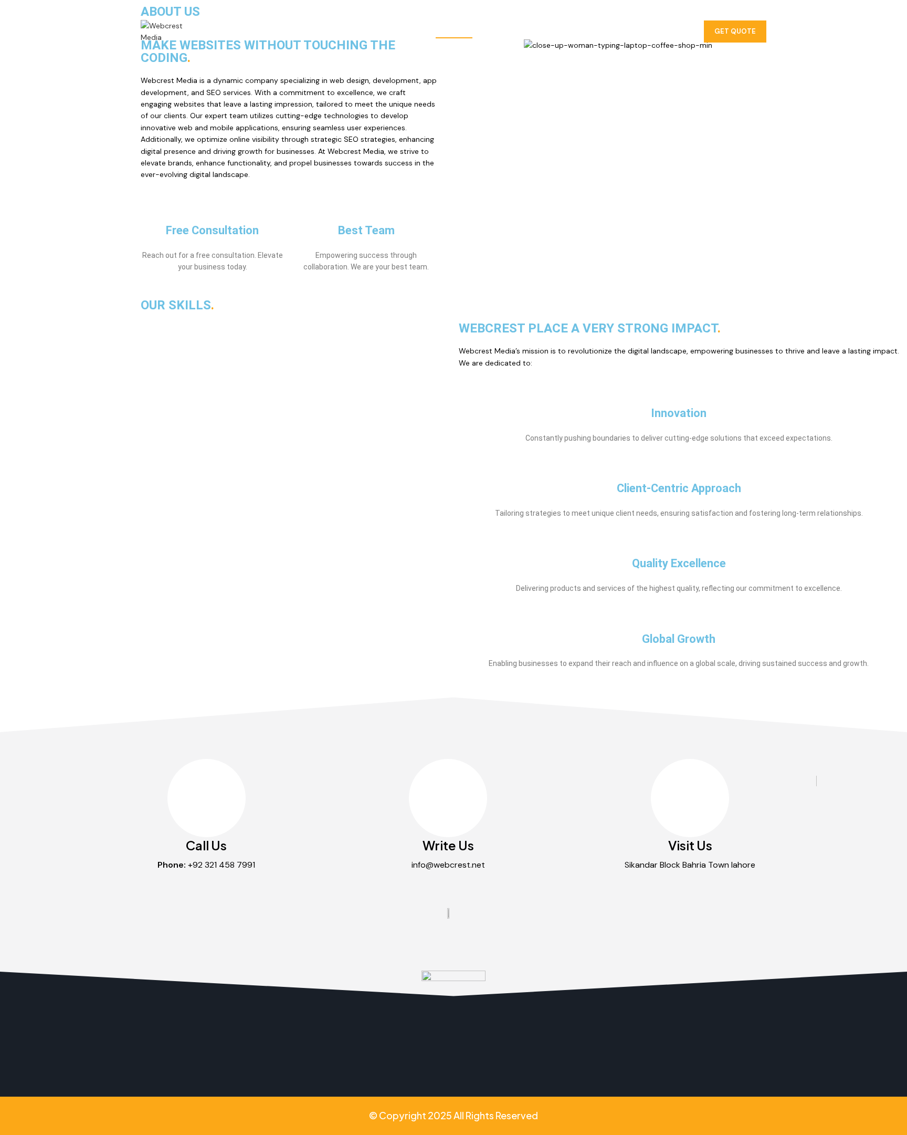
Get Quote (735, 31)
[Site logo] (162, 31)
